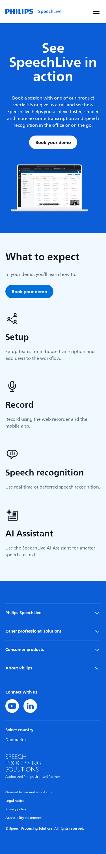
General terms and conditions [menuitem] (28, 792)
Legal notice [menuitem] (14, 801)
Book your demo (53, 142)
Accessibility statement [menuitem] (23, 818)
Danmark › (15, 739)
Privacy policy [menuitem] (15, 809)
